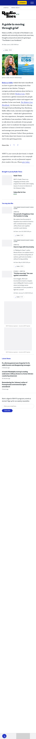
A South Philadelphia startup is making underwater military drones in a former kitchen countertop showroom (17, 374)
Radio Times (18, 176)
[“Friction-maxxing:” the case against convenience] (7, 275)
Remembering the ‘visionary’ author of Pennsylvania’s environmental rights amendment (14, 384)
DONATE (23, 3)
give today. (26, 162)
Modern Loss (20, 94)
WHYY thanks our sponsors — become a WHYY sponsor (18, 326)
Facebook (10, 145)
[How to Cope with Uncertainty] (7, 244)
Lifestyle (6, 7)
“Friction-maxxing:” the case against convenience (23, 274)
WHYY (7, 3)
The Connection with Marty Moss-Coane (24, 207)
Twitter (14, 145)
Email (18, 145)
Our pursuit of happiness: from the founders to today (24, 215)
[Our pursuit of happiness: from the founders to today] (7, 211)
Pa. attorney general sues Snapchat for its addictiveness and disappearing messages (16, 364)
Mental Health (15, 7)
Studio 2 (16, 271)
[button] (4, 736)
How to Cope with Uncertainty (24, 247)
